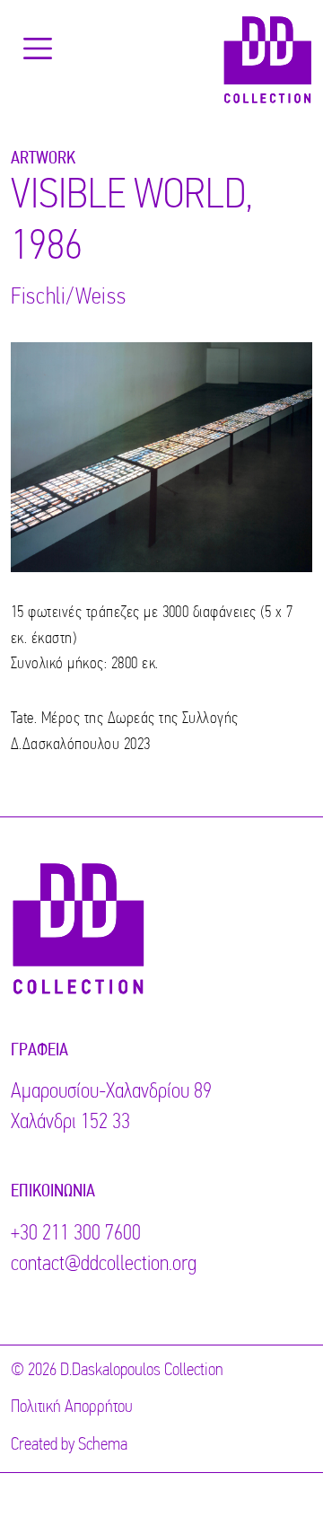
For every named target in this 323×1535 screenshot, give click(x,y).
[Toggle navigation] (38, 48)
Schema (102, 1445)
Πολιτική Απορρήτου (72, 1407)
